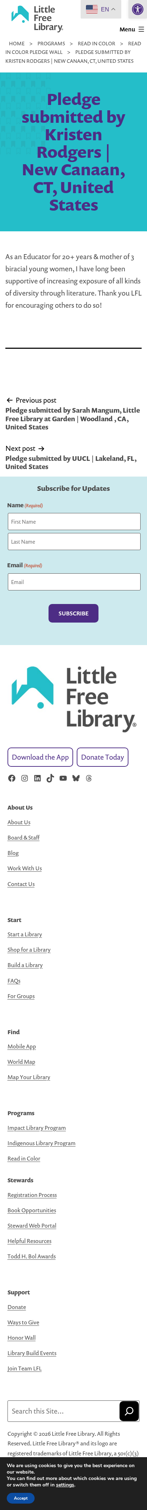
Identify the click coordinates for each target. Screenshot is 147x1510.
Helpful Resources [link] (29, 1241)
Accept (20, 1498)
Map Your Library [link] (28, 1077)
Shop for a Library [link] (29, 949)
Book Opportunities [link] (31, 1210)
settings (65, 1485)
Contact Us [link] (21, 884)
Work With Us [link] (24, 868)
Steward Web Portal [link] (31, 1225)
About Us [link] (18, 822)
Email (24, 565)
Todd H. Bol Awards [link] (31, 1256)
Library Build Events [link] (31, 1353)
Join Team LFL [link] (24, 1368)
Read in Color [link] (23, 1158)
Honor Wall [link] (21, 1338)
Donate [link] (16, 1307)
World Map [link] (21, 1062)
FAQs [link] (13, 981)
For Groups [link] (21, 996)
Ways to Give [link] (23, 1322)
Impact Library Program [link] (36, 1128)
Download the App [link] (40, 757)
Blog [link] (13, 853)
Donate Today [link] (102, 757)
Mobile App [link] (21, 1046)
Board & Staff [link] (23, 837)
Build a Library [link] (25, 965)
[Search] (129, 1411)
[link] (137, 9)
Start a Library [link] (24, 934)
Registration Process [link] (32, 1195)
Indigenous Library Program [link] (41, 1143)
